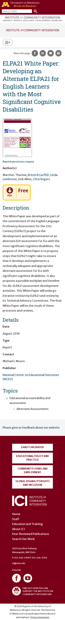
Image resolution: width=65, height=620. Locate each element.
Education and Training (27, 524)
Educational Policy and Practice (32, 458)
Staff (15, 519)
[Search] (34, 11)
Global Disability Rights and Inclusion (32, 483)
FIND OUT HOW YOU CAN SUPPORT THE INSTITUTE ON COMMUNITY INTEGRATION (38, 591)
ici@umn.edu (18, 563)
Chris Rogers (41, 179)
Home (16, 514)
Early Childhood (32, 447)
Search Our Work (23, 539)
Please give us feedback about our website (31, 427)
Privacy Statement (39, 617)
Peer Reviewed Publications (30, 534)
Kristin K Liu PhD (38, 175)
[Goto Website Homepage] (32, 30)
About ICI (18, 529)
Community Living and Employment (33, 470)
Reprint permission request (18, 161)
